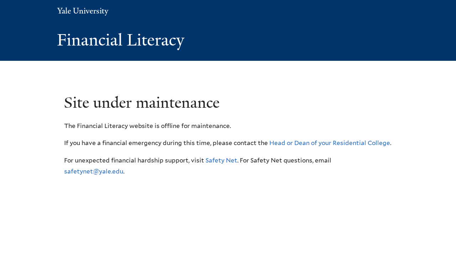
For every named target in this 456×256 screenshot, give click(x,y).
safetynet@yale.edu (93, 171)
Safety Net (221, 160)
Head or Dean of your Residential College (329, 142)
